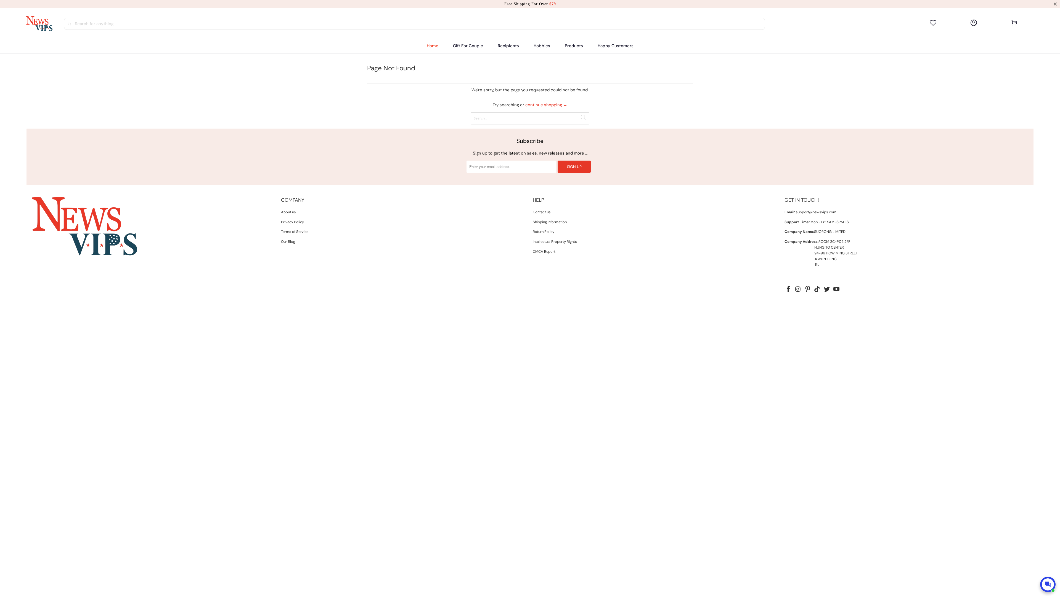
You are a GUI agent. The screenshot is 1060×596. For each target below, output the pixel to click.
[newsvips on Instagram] (798, 289)
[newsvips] (39, 23)
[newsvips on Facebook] (789, 289)
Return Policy (543, 231)
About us (288, 212)
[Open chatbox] (1048, 584)
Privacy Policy (292, 222)
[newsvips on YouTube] (836, 289)
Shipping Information (550, 222)
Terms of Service (294, 231)
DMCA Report (544, 251)
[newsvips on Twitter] (827, 289)
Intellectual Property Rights (555, 241)
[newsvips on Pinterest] (808, 289)
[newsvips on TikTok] (817, 289)
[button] (508, 46)
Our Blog (288, 241)
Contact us (542, 212)
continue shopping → (546, 105)
